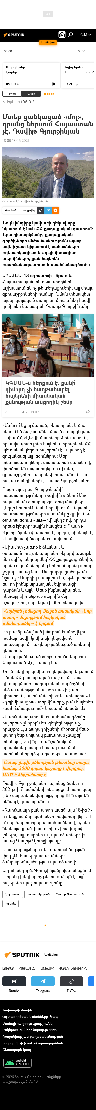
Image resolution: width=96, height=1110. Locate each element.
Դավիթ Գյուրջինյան (70, 894)
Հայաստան (13, 894)
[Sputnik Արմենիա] (14, 36)
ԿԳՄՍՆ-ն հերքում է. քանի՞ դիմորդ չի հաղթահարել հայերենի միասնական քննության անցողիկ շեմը (40, 392)
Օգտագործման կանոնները (25, 1016)
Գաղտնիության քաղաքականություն (32, 1036)
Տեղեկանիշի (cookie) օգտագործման (32, 1043)
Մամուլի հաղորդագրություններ (28, 1023)
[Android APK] (17, 1063)
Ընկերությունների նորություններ (29, 1029)
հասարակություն (38, 894)
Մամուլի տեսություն (79, 72)
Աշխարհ (47, 968)
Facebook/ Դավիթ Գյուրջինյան (27, 201)
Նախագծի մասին (17, 1010)
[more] (88, 412)
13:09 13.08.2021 (15, 140)
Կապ (54, 1016)
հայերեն (10, 903)
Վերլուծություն (73, 968)
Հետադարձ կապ (16, 1049)
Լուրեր (11, 72)
